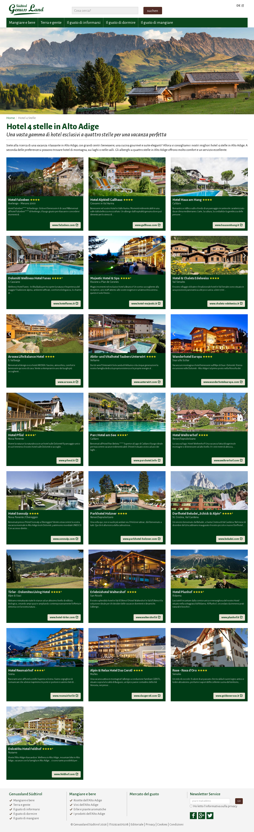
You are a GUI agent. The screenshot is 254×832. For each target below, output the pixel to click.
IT (243, 5)
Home (10, 118)
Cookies (162, 824)
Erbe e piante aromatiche (90, 809)
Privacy (150, 824)
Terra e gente (51, 23)
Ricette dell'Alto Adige (88, 800)
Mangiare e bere (22, 23)
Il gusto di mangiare (157, 23)
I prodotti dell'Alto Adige (89, 813)
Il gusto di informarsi (84, 23)
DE (238, 5)
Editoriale (137, 824)
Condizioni (177, 824)
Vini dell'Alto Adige (86, 804)
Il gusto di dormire (120, 23)
